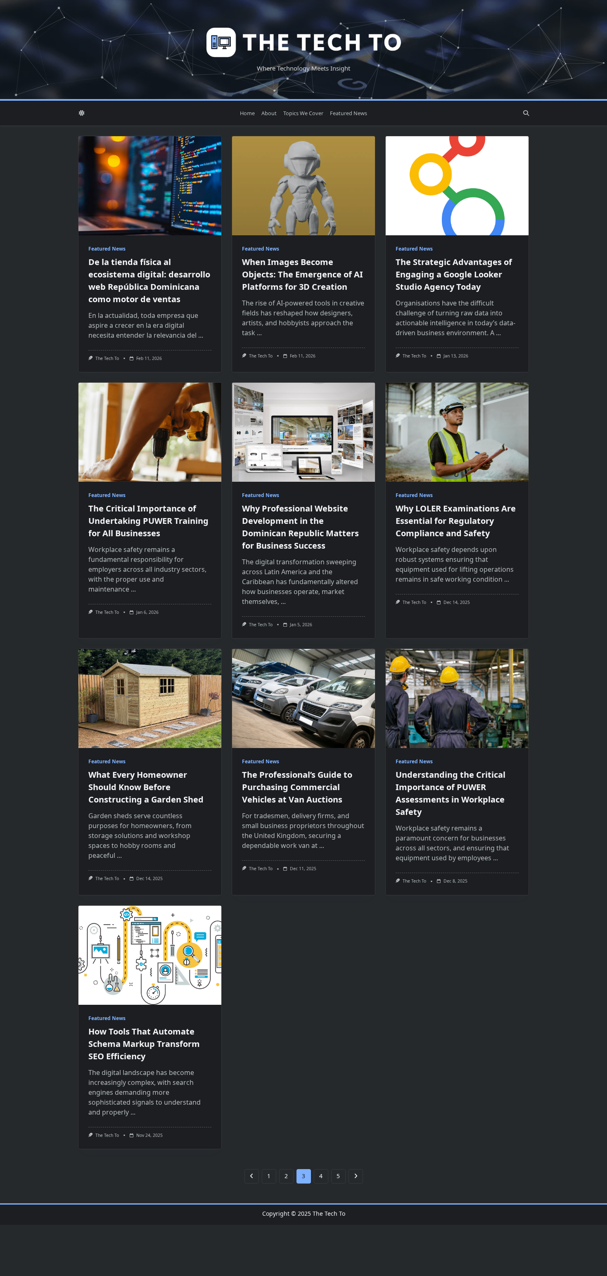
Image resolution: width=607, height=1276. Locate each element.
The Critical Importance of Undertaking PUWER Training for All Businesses (148, 521)
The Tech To (107, 358)
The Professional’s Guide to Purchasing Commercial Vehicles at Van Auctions (297, 787)
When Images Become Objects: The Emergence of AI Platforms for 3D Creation (302, 274)
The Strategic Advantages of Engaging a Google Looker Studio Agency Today (454, 274)
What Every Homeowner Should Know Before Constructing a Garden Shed (146, 787)
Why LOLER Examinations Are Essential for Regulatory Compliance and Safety (456, 521)
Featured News (348, 113)
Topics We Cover (303, 113)
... (200, 335)
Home (247, 113)
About (269, 113)
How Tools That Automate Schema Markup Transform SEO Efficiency (144, 1044)
